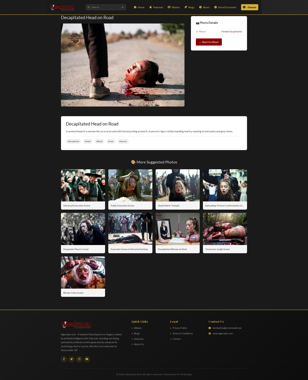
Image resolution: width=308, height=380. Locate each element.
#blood (99, 141)
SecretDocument (227, 7)
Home (141, 7)
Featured (158, 7)
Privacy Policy (179, 328)
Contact (176, 339)
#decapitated (73, 141)
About (206, 7)
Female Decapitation (232, 31)
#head (87, 141)
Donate (252, 7)
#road (110, 141)
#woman (123, 141)
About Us (139, 344)
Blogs (191, 7)
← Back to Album (209, 41)
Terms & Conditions (182, 333)
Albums (176, 7)
